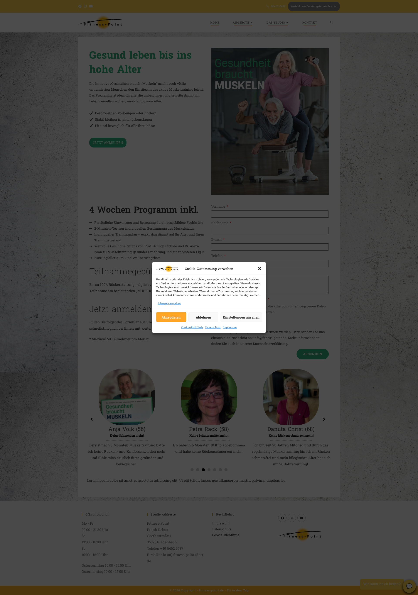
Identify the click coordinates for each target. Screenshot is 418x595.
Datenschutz (213, 327)
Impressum (230, 327)
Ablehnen (203, 317)
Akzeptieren (171, 317)
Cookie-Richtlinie (192, 327)
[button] (260, 268)
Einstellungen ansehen (241, 317)
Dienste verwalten (169, 303)
